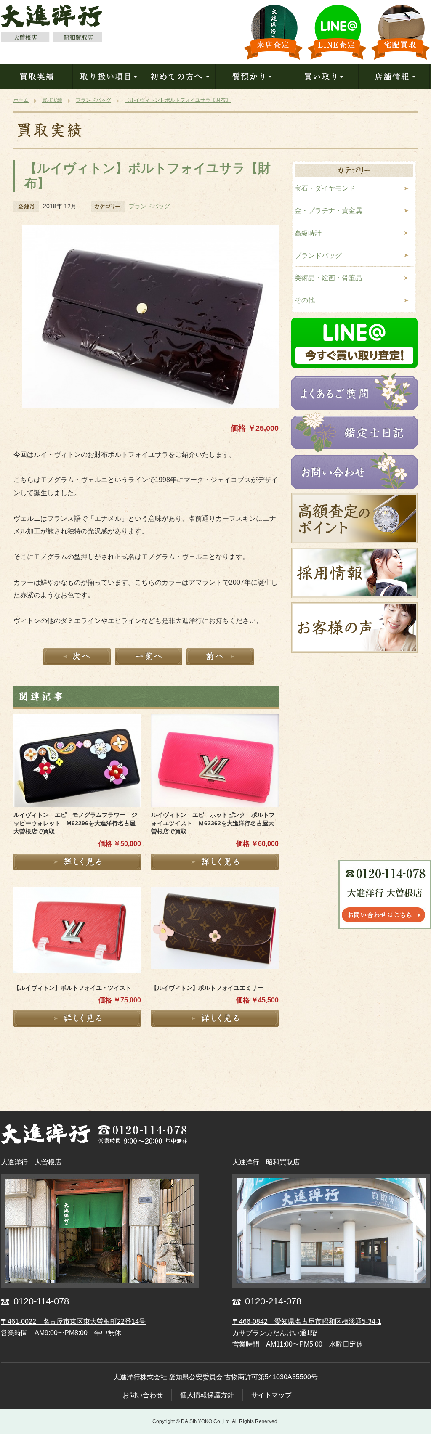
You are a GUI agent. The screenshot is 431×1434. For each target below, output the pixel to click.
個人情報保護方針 (207, 1395)
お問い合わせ (142, 1395)
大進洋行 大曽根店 (31, 1162)
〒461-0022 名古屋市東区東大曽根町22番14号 (73, 1321)
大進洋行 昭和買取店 (266, 1162)
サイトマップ (271, 1395)
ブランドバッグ (149, 206)
